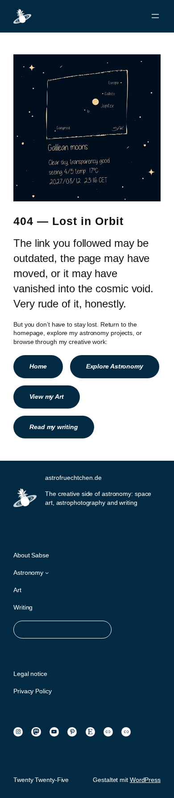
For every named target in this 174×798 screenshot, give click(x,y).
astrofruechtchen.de (73, 477)
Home (38, 366)
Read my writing (53, 426)
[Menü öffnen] (155, 16)
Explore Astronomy (114, 366)
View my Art (46, 396)
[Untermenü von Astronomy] (47, 572)
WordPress (145, 779)
